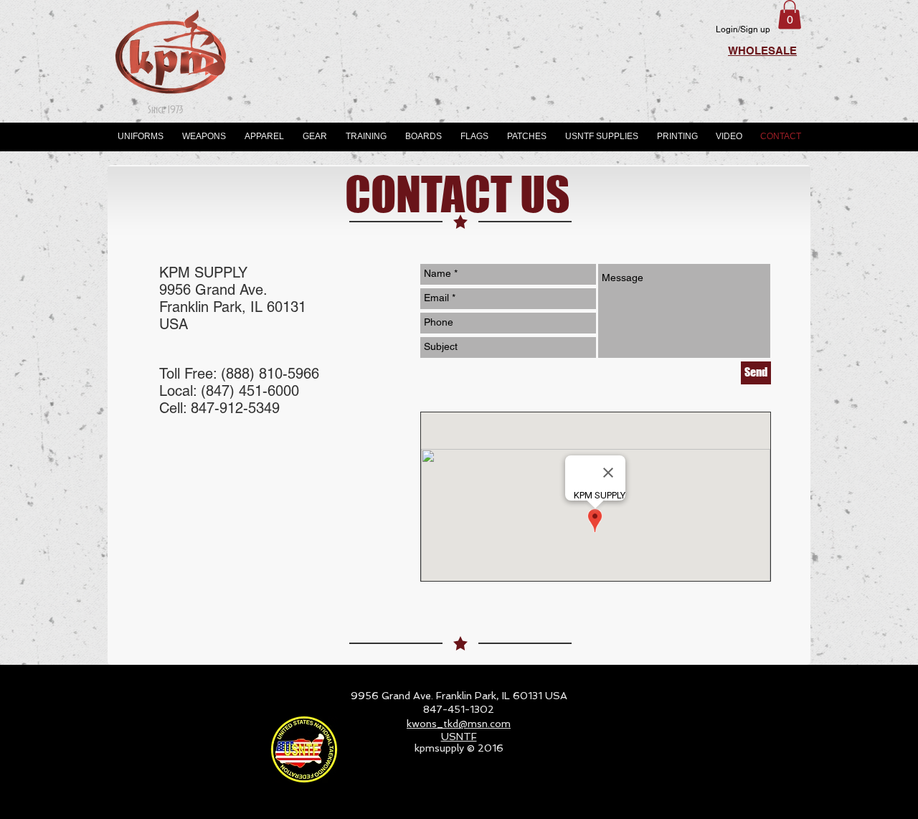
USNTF (459, 736)
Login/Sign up (743, 29)
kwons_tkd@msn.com (459, 723)
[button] (789, 14)
